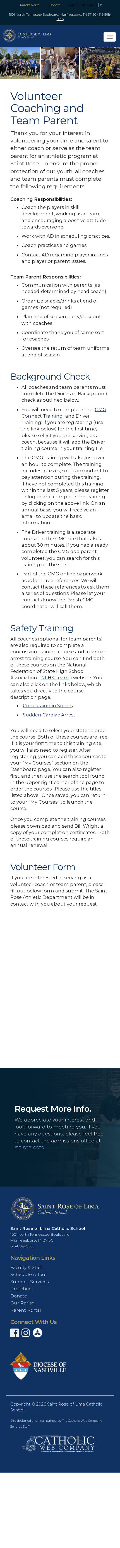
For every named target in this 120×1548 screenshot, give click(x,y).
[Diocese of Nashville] (38, 1365)
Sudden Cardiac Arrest (49, 715)
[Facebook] (14, 1334)
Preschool (21, 1288)
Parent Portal (30, 5)
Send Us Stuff (19, 1426)
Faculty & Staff (26, 1267)
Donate (54, 5)
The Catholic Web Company (82, 1421)
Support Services (29, 1281)
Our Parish (22, 1303)
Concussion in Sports (48, 705)
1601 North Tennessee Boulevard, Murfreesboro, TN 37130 (52, 14)
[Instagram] (25, 1334)
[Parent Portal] (37, 1332)
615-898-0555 (29, 1148)
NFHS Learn (55, 677)
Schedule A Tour (28, 1274)
